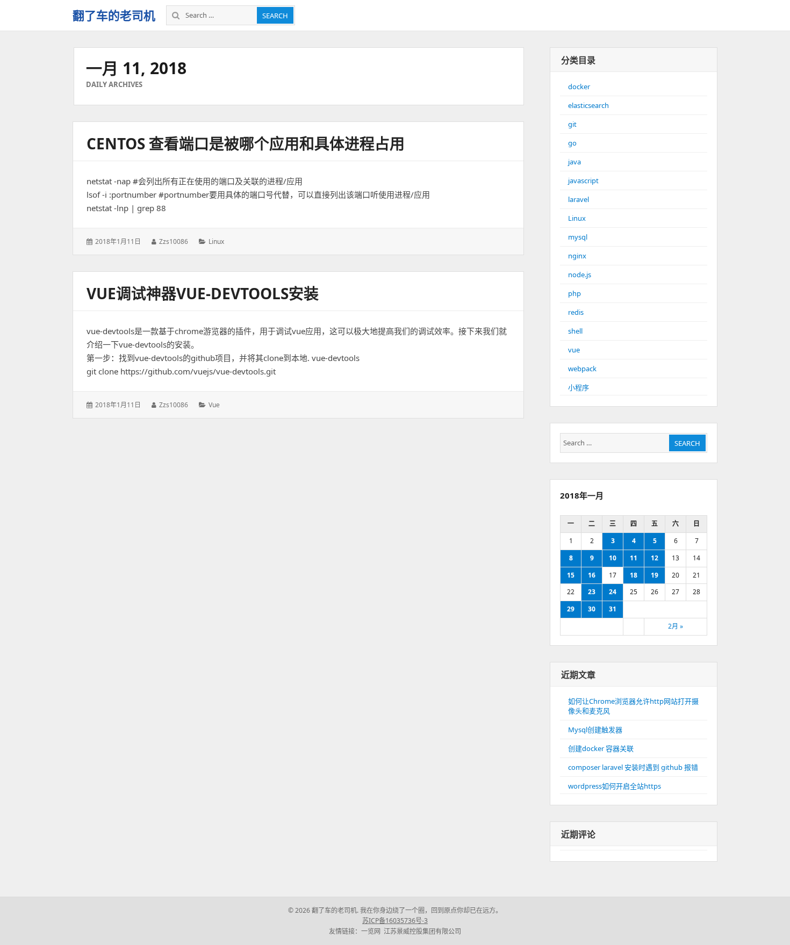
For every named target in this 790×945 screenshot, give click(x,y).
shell (575, 331)
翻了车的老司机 (114, 15)
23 (591, 591)
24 (612, 591)
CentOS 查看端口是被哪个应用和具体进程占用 (246, 143)
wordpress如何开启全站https (614, 786)
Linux (216, 241)
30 (591, 609)
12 (654, 557)
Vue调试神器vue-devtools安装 (203, 293)
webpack (582, 368)
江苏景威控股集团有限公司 (422, 931)
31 (612, 609)
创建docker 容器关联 (601, 748)
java (574, 162)
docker (579, 86)
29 (570, 609)
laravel (578, 199)
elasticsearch (588, 105)
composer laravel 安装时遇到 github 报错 (633, 767)
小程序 (578, 387)
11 (633, 557)
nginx (577, 256)
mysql (577, 237)
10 (612, 557)
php (574, 293)
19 (654, 575)
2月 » (675, 626)
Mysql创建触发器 (595, 729)
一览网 (370, 931)
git (572, 124)
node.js (579, 274)
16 (591, 575)
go (572, 143)
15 (570, 575)
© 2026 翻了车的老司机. (323, 910)
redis (576, 312)
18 (633, 575)
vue (214, 404)
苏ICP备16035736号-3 (395, 920)
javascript (583, 180)
